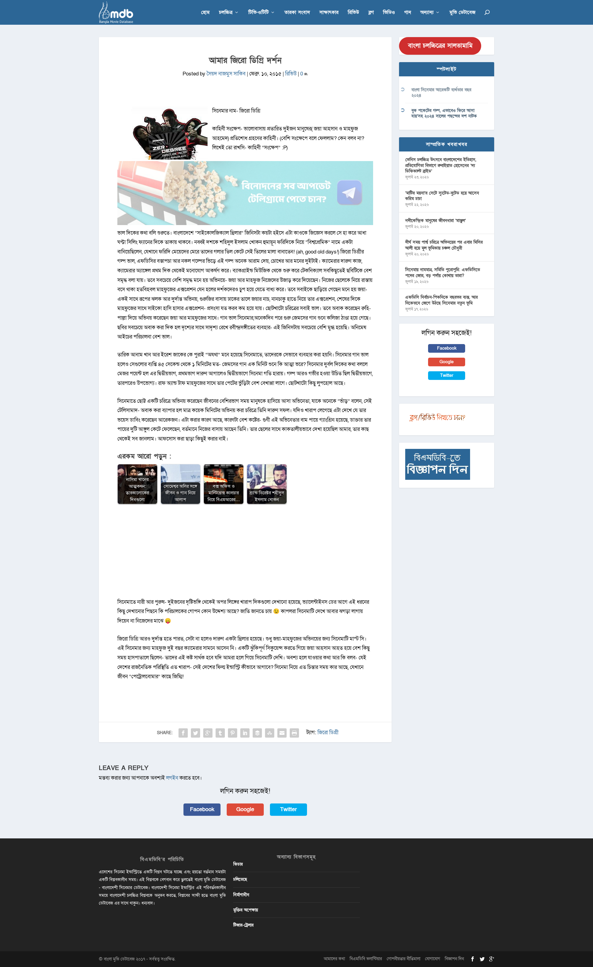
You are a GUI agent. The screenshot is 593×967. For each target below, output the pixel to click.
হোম (205, 13)
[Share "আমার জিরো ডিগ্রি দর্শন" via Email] (282, 733)
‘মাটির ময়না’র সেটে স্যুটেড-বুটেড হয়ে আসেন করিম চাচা (442, 196)
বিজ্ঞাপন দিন (454, 959)
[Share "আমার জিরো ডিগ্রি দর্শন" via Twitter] (195, 733)
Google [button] (245, 809)
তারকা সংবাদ (297, 13)
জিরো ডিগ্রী (328, 732)
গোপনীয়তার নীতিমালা (403, 959)
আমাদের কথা (334, 959)
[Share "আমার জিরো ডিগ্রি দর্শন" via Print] (294, 733)
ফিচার (238, 864)
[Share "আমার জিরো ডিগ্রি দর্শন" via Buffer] (257, 733)
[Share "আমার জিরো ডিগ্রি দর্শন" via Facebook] (183, 733)
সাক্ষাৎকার (329, 13)
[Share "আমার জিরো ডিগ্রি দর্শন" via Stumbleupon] (269, 733)
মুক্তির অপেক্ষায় (245, 910)
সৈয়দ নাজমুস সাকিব (226, 73)
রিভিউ (353, 13)
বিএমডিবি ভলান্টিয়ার (366, 959)
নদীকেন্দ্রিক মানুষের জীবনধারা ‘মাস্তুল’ (435, 221)
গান (407, 13)
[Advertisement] (245, 554)
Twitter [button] (288, 809)
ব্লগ (371, 13)
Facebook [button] (202, 809)
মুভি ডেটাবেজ (462, 13)
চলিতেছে (240, 879)
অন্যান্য (427, 13)
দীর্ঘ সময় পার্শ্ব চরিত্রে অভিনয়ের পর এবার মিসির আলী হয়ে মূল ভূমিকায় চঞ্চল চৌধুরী (444, 245)
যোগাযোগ (432, 959)
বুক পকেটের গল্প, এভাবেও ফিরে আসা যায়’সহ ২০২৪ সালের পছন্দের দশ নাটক (444, 113)
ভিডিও (389, 13)
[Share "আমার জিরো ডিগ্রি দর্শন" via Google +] (208, 733)
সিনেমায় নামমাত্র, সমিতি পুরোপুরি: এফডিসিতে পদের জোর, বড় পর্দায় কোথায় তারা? (442, 272)
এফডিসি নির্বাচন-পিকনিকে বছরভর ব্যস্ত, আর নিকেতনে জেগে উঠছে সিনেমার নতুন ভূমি (441, 300)
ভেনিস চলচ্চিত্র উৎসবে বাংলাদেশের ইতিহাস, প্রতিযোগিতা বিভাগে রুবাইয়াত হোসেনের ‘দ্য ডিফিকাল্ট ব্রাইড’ (440, 165)
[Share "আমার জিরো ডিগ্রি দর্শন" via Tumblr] (220, 733)
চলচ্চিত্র (226, 13)
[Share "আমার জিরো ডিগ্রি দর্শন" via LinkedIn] (245, 733)
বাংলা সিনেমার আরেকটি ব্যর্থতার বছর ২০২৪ (441, 92)
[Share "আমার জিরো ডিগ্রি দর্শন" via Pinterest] (232, 733)
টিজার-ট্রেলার (243, 925)
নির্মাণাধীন (241, 895)
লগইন (172, 778)
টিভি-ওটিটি (258, 13)
